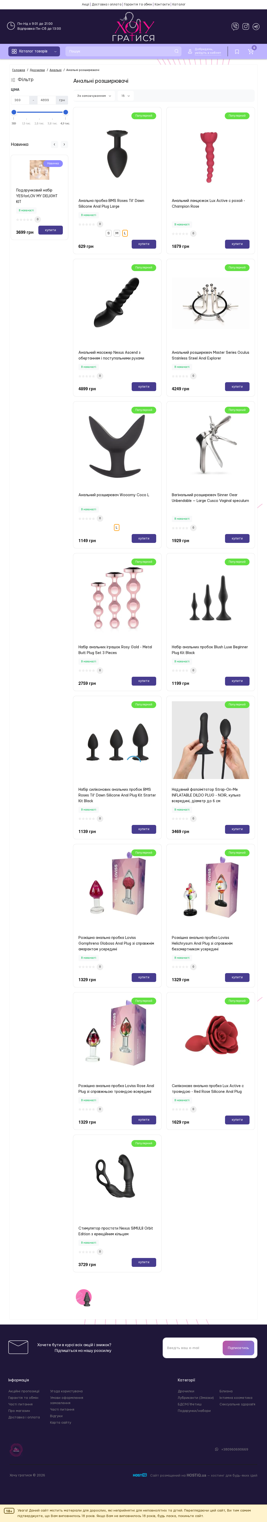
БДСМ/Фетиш (190, 1404)
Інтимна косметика (236, 1398)
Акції (85, 4)
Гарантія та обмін (138, 4)
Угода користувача (66, 1391)
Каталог (178, 4)
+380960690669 (234, 1449)
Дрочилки (186, 1391)
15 (123, 95)
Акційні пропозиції (23, 1391)
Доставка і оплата (107, 4)
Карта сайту (60, 1422)
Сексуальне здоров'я (237, 1404)
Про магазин (19, 1411)
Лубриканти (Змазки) (196, 1398)
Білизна (226, 1391)
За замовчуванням (92, 95)
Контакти (162, 4)
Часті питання (20, 1404)
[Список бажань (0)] (237, 51)
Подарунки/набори (194, 1411)
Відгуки (56, 1416)
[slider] (14, 112)
